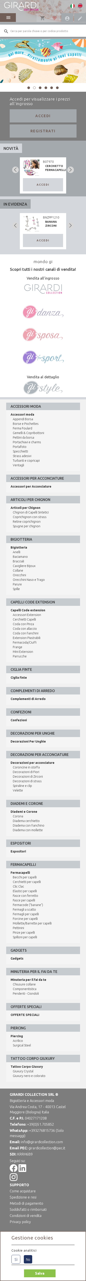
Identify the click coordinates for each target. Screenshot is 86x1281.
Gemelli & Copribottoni (28, 433)
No (28, 1259)
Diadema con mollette (28, 830)
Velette (18, 790)
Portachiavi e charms (27, 442)
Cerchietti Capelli (24, 619)
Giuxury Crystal (23, 1071)
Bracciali (18, 561)
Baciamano (20, 556)
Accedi (43, 116)
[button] (29, 87)
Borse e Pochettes (26, 423)
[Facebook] (13, 1171)
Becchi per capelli (25, 877)
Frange (17, 647)
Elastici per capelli (25, 891)
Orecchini (19, 575)
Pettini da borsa (23, 437)
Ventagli (18, 465)
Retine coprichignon (27, 521)
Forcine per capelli (25, 918)
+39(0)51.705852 (40, 1124)
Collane (18, 570)
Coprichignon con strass (30, 517)
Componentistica (24, 989)
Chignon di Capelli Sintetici (31, 512)
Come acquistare (23, 1191)
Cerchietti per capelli (27, 882)
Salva (39, 1273)
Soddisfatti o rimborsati (28, 1209)
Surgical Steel (22, 1045)
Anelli (16, 552)
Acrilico (18, 1040)
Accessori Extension (27, 615)
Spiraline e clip (22, 786)
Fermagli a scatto (24, 909)
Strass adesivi (22, 456)
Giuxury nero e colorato (29, 1076)
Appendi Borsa (23, 419)
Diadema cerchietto (26, 821)
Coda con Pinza (23, 624)
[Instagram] (13, 1180)
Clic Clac (18, 886)
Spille (16, 589)
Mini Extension (23, 651)
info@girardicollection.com (42, 1142)
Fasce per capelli (24, 900)
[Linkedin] (22, 1171)
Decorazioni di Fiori (26, 772)
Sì (16, 1259)
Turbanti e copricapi (26, 460)
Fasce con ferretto (25, 895)
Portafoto (19, 447)
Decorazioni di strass (27, 781)
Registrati (43, 131)
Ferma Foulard (22, 428)
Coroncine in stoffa (26, 767)
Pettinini (18, 928)
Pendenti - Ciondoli (26, 993)
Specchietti (20, 451)
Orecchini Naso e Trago (29, 579)
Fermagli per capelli (26, 914)
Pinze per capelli (24, 932)
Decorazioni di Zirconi (28, 776)
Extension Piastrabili (26, 638)
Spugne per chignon (26, 526)
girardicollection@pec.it (46, 1148)
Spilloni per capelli (25, 937)
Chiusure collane (24, 984)
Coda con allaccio (25, 628)
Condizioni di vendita (25, 1216)
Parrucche (20, 656)
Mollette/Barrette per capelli (32, 923)
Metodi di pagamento (26, 1203)
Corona (18, 816)
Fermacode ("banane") (28, 905)
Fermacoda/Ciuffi (25, 642)
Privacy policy (20, 1222)
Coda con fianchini (25, 633)
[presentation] (15, 170)
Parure (17, 584)
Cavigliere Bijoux (24, 566)
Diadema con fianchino (28, 825)
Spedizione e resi (23, 1197)
